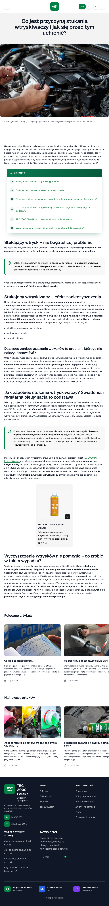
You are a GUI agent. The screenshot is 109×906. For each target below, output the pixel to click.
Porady (79, 812)
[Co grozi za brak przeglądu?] (32, 656)
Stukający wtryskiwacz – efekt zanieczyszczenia (40, 190)
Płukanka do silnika (85, 817)
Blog (23, 121)
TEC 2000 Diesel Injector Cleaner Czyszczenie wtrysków (44, 219)
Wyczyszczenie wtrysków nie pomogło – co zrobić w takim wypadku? (50, 228)
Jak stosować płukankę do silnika (18, 843)
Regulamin (81, 791)
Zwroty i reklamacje (85, 806)
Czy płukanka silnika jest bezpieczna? (17, 869)
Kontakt (44, 801)
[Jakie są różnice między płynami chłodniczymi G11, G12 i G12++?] (32, 738)
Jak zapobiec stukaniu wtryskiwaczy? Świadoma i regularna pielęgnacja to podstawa (53, 209)
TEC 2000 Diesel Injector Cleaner (51, 526)
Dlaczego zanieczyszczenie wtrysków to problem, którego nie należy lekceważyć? (56, 199)
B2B (82, 6)
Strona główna (11, 121)
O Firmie (44, 791)
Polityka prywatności (86, 796)
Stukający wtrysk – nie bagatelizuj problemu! (38, 181)
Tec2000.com (47, 806)
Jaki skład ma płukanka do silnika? (18, 851)
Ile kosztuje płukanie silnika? (15, 860)
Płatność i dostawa (85, 801)
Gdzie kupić (46, 796)
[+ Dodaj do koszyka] (67, 516)
